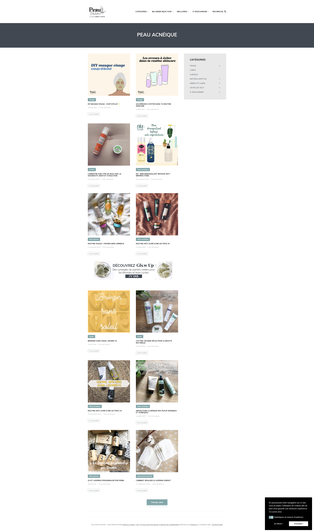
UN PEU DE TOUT (197, 88)
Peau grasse (94, 239)
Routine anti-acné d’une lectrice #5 (153, 244)
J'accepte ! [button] (298, 524)
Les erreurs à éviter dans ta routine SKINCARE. (153, 105)
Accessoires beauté (144, 476)
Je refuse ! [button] (278, 524)
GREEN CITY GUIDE (197, 83)
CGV (137, 524)
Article (91, 169)
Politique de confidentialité (169, 524)
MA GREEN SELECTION (161, 11)
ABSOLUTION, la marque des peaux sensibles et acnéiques (156, 412)
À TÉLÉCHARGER (200, 11)
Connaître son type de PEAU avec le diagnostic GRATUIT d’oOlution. (104, 175)
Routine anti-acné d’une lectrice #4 (105, 411)
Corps (91, 336)
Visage (91, 100)
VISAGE (193, 66)
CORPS (193, 70)
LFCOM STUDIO (217, 524)
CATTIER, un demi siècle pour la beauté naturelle (154, 342)
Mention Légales (129, 524)
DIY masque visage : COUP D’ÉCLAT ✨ (104, 104)
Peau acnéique (142, 169)
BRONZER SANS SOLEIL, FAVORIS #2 (102, 341)
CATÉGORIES (141, 11)
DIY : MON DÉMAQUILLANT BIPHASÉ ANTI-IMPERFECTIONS (153, 175)
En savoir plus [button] (275, 512)
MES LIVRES (182, 11)
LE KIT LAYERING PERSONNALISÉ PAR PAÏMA (106, 480)
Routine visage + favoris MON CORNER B (106, 244)
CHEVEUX (194, 74)
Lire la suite (94, 114)
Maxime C (194, 524)
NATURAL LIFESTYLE (198, 79)
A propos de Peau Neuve (149, 524)
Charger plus (157, 502)
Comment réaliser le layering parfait (153, 480)
